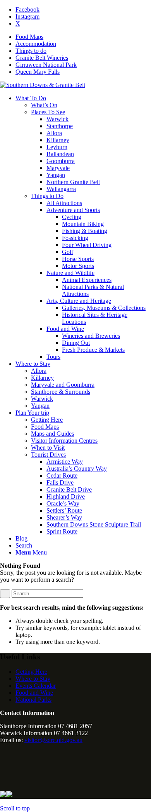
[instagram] (3, 753)
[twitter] (3, 765)
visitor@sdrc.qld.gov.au (53, 740)
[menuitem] (83, 36)
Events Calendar (35, 685)
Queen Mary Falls (37, 71)
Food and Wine (34, 692)
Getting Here (31, 671)
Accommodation (35, 43)
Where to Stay (32, 678)
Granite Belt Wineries (41, 57)
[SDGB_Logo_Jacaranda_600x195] (42, 85)
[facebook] (3, 776)
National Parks (33, 699)
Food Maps (29, 36)
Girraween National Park (46, 64)
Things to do (30, 50)
